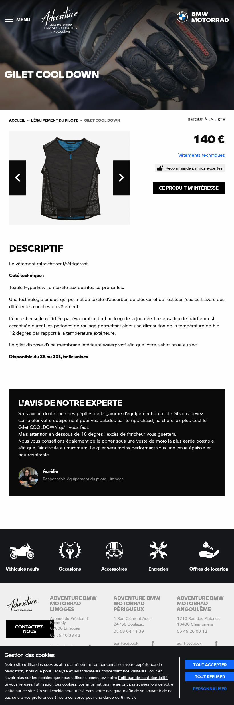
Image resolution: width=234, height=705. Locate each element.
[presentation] (17, 177)
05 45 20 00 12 (192, 631)
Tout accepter (210, 664)
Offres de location (208, 568)
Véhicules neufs (22, 568)
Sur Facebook (126, 643)
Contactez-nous (30, 629)
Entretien (158, 568)
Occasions (70, 568)
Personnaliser (210, 688)
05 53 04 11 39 (129, 631)
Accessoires (114, 568)
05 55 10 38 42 (65, 635)
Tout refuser (210, 676)
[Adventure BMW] (59, 19)
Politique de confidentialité (143, 677)
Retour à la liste (206, 119)
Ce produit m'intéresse (189, 188)
